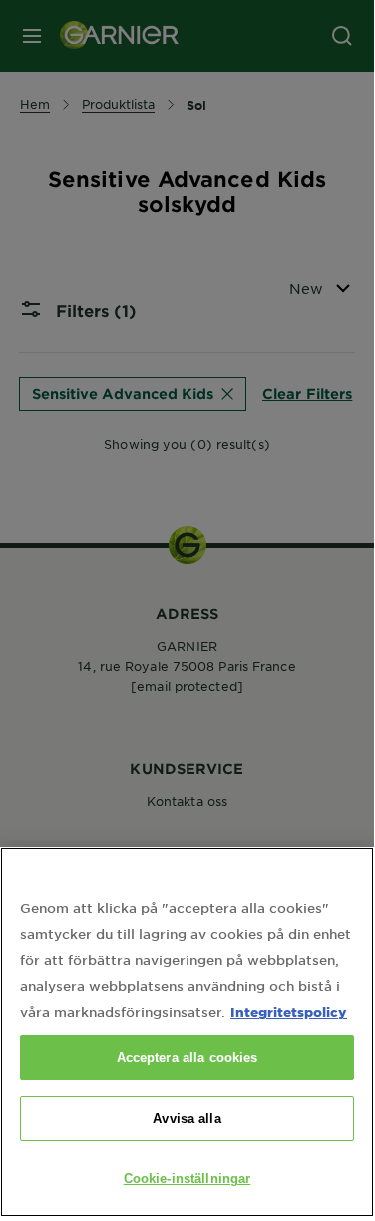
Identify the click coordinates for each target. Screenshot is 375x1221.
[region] (187, 1032)
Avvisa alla (186, 1118)
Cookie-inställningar (187, 1178)
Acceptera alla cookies (187, 1057)
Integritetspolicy (288, 1011)
